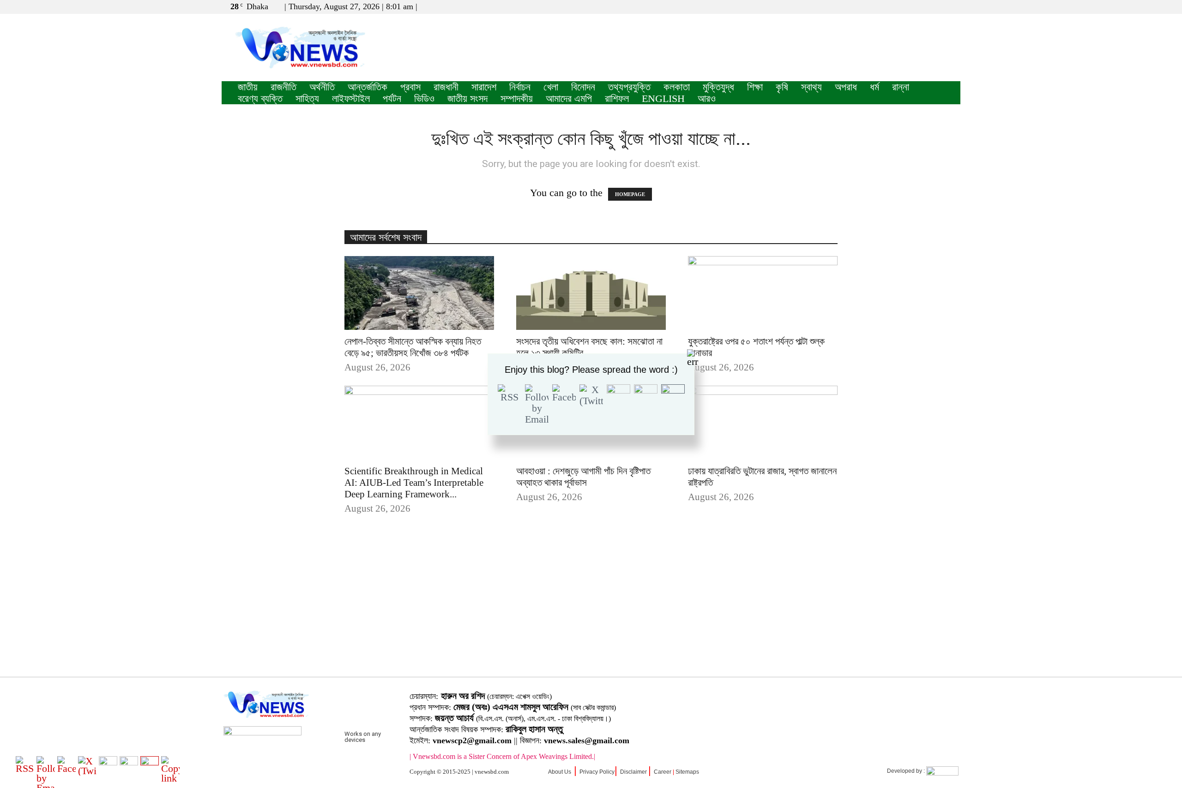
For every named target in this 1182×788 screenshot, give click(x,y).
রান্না (900, 87)
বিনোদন (583, 87)
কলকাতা (676, 87)
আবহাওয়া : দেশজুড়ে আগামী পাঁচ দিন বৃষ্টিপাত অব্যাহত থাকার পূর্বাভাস (583, 477)
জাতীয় (248, 87)
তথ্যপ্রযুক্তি (629, 87)
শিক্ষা (755, 87)
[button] (909, 6)
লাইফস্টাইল (351, 98)
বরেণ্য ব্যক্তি (260, 98)
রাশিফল (617, 98)
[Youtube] (953, 6)
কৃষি (782, 87)
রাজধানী (446, 87)
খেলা (550, 87)
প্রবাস (410, 87)
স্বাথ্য (811, 87)
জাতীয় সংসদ (467, 98)
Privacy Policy (597, 772)
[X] (938, 6)
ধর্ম (874, 87)
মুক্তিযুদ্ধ (718, 87)
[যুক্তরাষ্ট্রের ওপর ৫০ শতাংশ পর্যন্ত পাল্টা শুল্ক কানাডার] (763, 293)
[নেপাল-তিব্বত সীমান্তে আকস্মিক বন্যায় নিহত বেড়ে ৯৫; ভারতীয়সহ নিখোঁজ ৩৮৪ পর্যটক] (419, 293)
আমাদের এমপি (569, 98)
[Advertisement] (591, 610)
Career (662, 772)
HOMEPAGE (630, 194)
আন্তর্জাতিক (367, 87)
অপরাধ (846, 87)
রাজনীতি (283, 87)
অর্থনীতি (322, 87)
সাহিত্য (307, 98)
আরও (707, 98)
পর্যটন (392, 98)
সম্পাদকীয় (517, 98)
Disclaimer (633, 772)
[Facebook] (923, 6)
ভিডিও (424, 98)
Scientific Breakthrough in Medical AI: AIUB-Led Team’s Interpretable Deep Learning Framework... (413, 483)
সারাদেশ (483, 87)
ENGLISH (663, 98)
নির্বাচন (520, 87)
